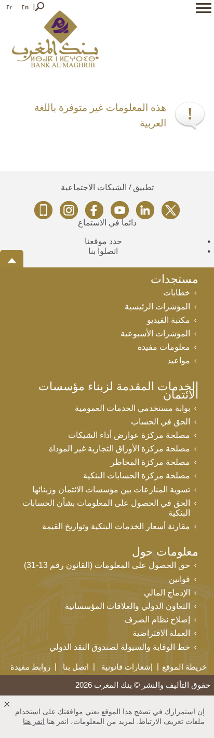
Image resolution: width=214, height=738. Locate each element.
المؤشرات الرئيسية (157, 306)
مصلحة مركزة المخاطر (150, 462)
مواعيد (178, 360)
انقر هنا (34, 721)
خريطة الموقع (184, 666)
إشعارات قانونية (127, 666)
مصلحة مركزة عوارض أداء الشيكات (129, 435)
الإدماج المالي (167, 592)
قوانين (179, 579)
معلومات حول (165, 553)
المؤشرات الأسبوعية (155, 333)
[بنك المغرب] (55, 38)
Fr (9, 7)
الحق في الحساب (160, 421)
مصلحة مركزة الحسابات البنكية (136, 475)
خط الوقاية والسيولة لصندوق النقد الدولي (119, 647)
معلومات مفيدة (164, 347)
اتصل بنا (76, 666)
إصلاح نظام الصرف (157, 619)
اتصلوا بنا (103, 251)
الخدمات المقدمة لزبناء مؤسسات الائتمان (118, 391)
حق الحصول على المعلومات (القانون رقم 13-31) (107, 565)
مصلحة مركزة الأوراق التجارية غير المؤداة (119, 448)
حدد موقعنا (103, 241)
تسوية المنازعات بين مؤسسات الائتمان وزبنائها (111, 489)
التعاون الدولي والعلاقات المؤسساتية (127, 606)
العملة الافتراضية (161, 633)
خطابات (176, 292)
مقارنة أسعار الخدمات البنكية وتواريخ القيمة (116, 526)
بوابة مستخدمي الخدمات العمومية (132, 408)
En (25, 7)
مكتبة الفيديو (168, 320)
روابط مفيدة (30, 666)
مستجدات (174, 280)
